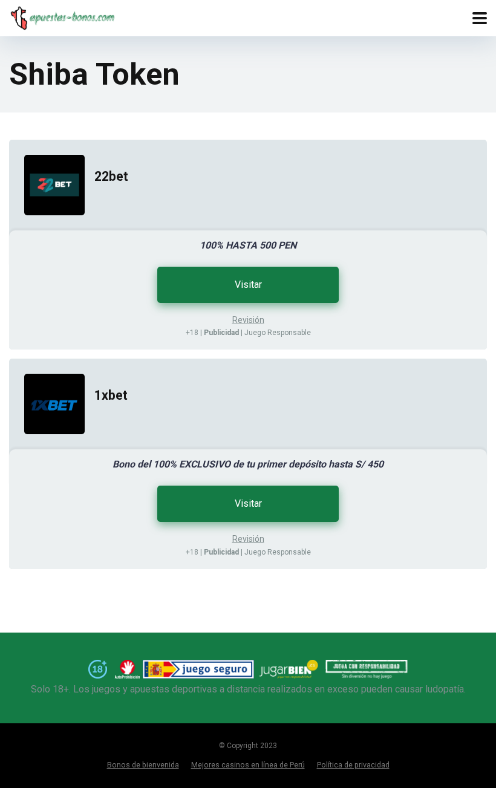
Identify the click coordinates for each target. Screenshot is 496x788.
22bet (111, 176)
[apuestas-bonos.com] (61, 16)
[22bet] (47, 227)
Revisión (248, 320)
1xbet (111, 395)
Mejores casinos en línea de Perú (248, 764)
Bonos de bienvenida (143, 764)
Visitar (248, 284)
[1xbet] (47, 446)
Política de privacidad (353, 764)
